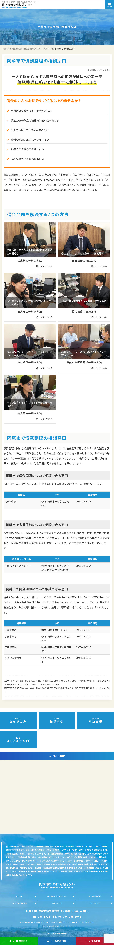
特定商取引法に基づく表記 (57, 896)
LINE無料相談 (20, 941)
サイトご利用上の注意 (19, 903)
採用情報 (19, 896)
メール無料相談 (58, 941)
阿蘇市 (107, 70)
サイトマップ (95, 903)
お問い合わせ (57, 903)
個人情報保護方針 (95, 896)
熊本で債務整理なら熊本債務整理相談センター (54, 926)
